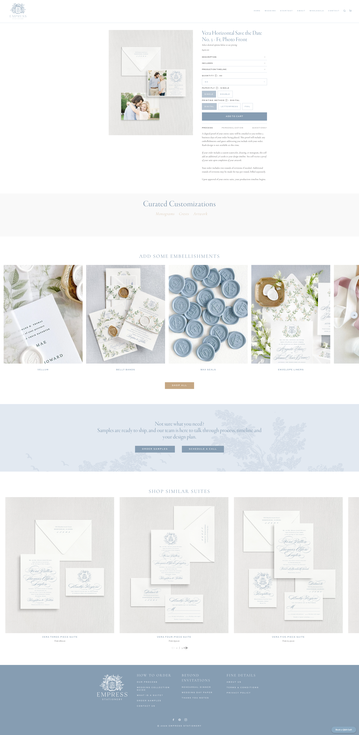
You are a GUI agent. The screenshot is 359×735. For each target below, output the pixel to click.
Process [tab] (207, 128)
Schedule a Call (203, 449)
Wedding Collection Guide (153, 688)
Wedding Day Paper (197, 692)
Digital (209, 106)
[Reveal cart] (350, 11)
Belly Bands (125, 369)
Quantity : (212, 75)
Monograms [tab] (165, 213)
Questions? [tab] (259, 128)
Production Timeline (214, 69)
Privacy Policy (239, 692)
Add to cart (234, 116)
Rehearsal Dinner (196, 687)
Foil (247, 106)
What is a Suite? (150, 695)
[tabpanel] (234, 156)
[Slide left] (173, 648)
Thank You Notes (195, 697)
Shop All (179, 385)
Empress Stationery (185, 725)
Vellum (43, 369)
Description (209, 57)
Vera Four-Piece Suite (174, 636)
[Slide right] (186, 648)
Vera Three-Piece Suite (60, 636)
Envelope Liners (291, 369)
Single (208, 94)
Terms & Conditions (243, 687)
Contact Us (146, 706)
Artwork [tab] (200, 213)
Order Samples (155, 449)
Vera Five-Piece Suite (288, 636)
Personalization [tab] (232, 128)
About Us (234, 682)
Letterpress (229, 106)
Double (225, 94)
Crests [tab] (184, 213)
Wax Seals (208, 369)
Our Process (147, 682)
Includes (207, 63)
